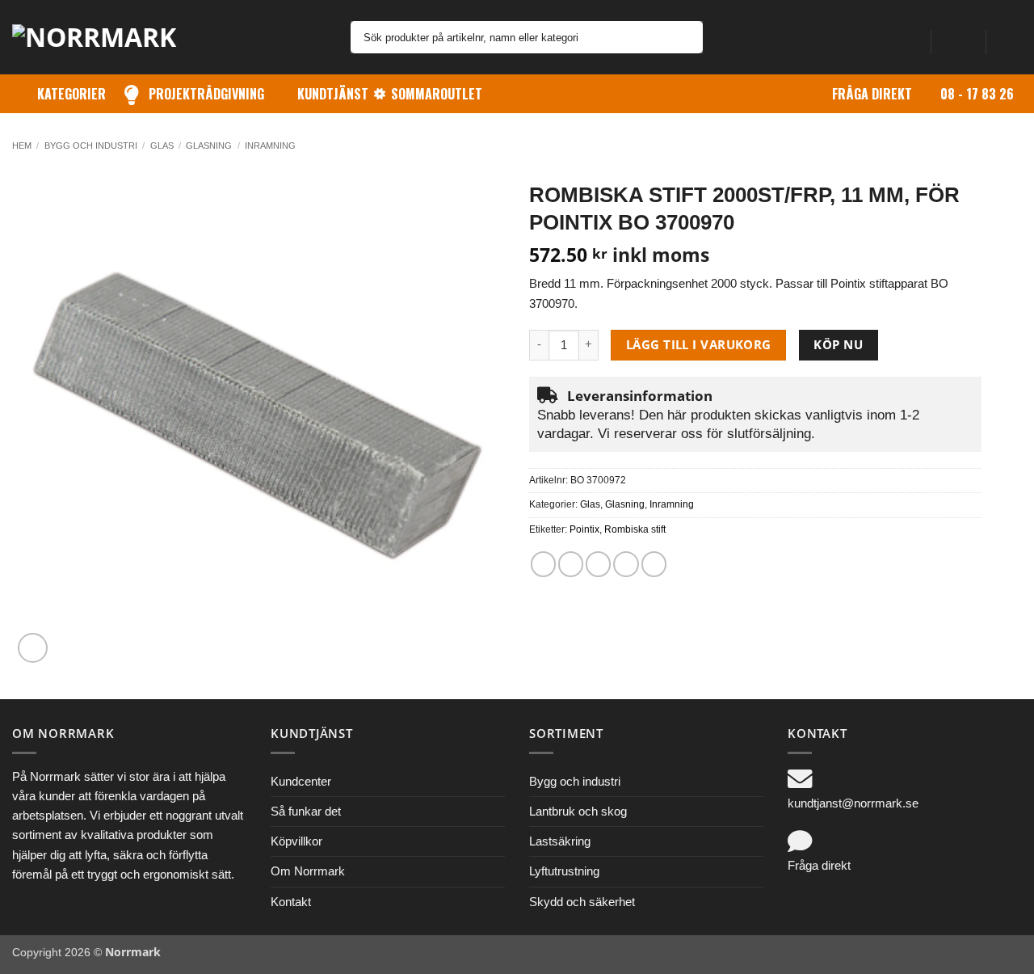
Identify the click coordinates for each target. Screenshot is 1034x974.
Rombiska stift (635, 529)
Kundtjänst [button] (332, 93)
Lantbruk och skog (578, 811)
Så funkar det (306, 811)
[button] (958, 37)
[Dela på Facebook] (543, 563)
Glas (162, 145)
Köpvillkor (296, 841)
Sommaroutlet (436, 93)
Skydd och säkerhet (582, 902)
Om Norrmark (308, 871)
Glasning (209, 145)
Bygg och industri (90, 145)
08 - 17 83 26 (977, 93)
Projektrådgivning (206, 93)
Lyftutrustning (564, 871)
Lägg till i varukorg (698, 344)
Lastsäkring (560, 841)
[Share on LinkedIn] (653, 563)
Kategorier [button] (71, 93)
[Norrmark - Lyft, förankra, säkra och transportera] (105, 37)
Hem (22, 145)
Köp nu (838, 344)
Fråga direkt (872, 93)
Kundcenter (301, 781)
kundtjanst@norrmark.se (853, 803)
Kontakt (291, 902)
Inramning (270, 145)
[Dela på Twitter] (570, 563)
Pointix (584, 529)
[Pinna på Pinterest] (625, 563)
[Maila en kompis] (598, 563)
